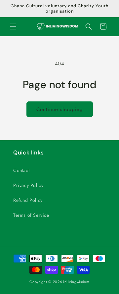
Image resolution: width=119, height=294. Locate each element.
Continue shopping (59, 109)
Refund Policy (28, 200)
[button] (13, 26)
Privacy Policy (28, 185)
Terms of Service (31, 215)
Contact (21, 170)
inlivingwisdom (76, 281)
